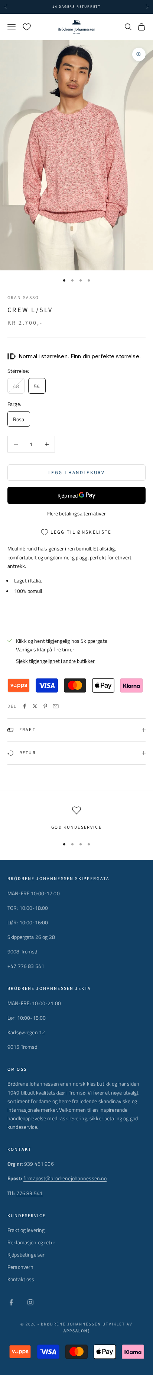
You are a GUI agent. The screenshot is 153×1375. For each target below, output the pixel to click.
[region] (76, 818)
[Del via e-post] (56, 706)
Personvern (20, 1267)
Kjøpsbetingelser (26, 1254)
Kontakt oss (21, 1279)
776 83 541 (29, 1193)
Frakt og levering (26, 1230)
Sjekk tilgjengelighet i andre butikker (55, 661)
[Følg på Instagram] (30, 1302)
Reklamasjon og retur (31, 1242)
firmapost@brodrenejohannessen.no (65, 1178)
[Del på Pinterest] (45, 706)
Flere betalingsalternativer (76, 513)
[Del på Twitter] (35, 706)
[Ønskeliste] (26, 27)
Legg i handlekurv (76, 472)
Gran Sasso (23, 298)
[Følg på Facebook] (11, 1302)
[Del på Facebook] (24, 706)
